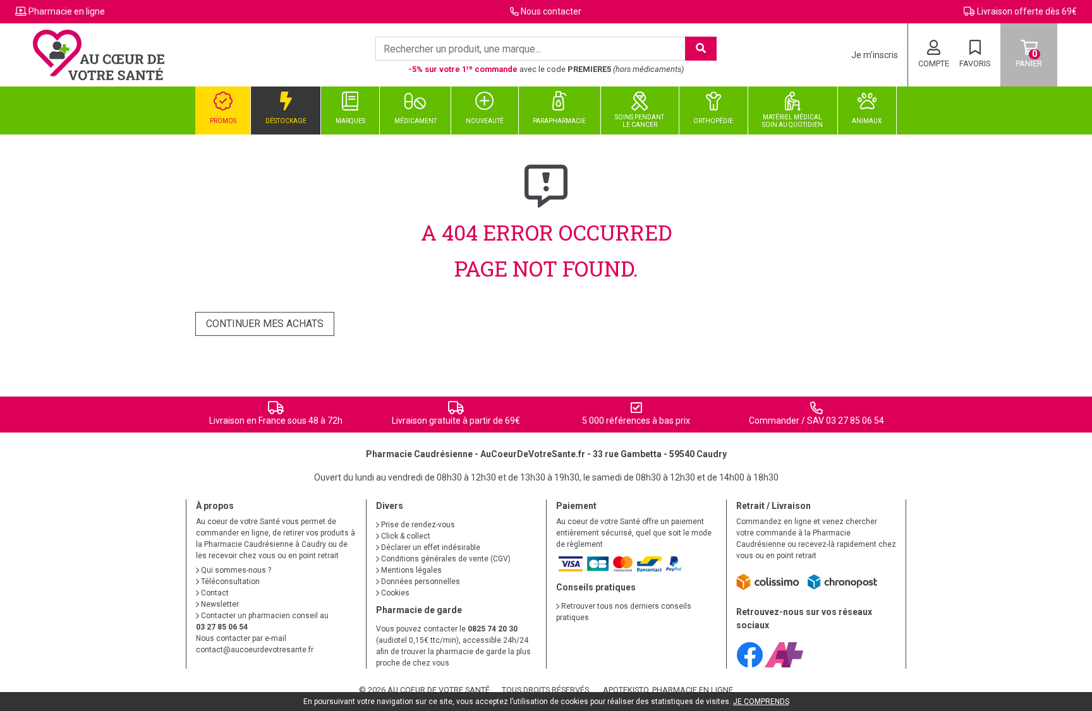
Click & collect (404, 536)
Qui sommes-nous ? (235, 570)
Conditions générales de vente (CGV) (445, 558)
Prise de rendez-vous (417, 524)
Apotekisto (668, 690)
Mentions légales (410, 570)
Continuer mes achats (265, 324)
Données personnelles (419, 581)
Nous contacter (551, 11)
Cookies (394, 593)
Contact (214, 593)
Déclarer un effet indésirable (429, 547)
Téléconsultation (229, 581)
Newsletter (219, 604)
